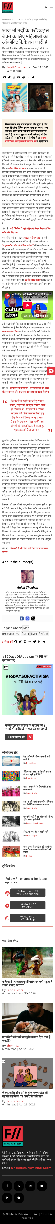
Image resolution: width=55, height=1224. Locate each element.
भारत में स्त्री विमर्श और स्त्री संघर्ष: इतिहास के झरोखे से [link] (38, 818)
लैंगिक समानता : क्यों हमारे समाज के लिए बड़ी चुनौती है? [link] (37, 773)
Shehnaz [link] (12, 1045)
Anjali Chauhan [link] (16, 67)
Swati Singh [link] (31, 793)
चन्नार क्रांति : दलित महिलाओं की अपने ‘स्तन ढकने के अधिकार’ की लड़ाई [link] (37, 849)
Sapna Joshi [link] (14, 990)
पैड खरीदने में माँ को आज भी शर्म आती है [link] (36, 758)
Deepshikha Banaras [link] (35, 823)
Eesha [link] (29, 856)
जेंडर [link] (15, 19)
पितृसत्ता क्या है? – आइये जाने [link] (36, 831)
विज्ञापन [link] (25, 633)
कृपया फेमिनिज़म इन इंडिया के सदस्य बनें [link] (25, 139)
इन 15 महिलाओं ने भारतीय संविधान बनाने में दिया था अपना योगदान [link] (38, 803)
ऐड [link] (17, 633)
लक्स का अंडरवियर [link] (10, 331)
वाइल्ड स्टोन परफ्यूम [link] (32, 237)
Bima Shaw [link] (31, 763)
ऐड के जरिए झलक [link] (33, 279)
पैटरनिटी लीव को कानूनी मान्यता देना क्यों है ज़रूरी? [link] (26, 1039)
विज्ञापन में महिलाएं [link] (39, 633)
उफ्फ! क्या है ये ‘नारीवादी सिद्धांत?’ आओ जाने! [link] (37, 788)
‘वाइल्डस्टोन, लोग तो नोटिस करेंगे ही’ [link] (18, 245)
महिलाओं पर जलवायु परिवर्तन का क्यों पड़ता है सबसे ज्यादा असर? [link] (27, 983)
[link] (51, 371)
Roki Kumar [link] (31, 778)
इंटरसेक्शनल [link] (6, 19)
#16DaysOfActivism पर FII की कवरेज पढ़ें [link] (24, 658)
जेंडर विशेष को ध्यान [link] (18, 168)
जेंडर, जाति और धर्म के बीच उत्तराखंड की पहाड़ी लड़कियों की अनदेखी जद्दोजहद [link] (25, 1094)
